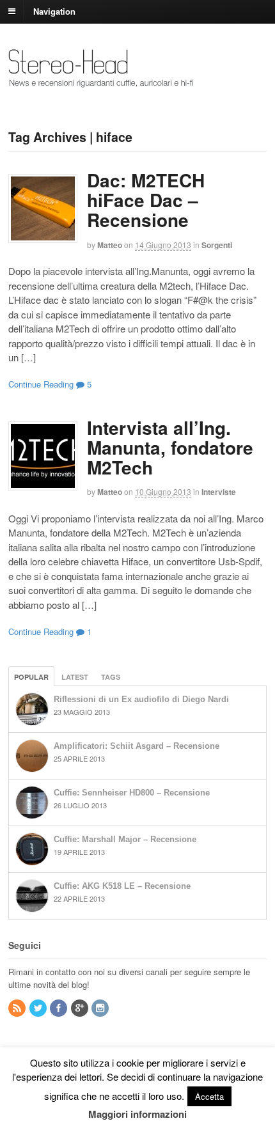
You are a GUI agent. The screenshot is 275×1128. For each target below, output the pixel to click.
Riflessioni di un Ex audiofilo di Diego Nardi (141, 699)
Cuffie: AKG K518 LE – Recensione (122, 886)
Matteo (109, 245)
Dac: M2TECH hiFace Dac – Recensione (146, 200)
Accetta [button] (209, 1096)
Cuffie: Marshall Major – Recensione (125, 839)
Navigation (54, 10)
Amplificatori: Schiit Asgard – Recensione (136, 746)
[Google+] (80, 1008)
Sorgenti (216, 245)
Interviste (218, 491)
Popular (31, 677)
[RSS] (18, 1008)
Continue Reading (41, 384)
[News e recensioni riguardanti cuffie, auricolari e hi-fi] (101, 81)
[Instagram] (101, 1008)
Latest (74, 677)
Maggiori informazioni (137, 1114)
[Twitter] (39, 1008)
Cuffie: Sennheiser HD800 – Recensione (132, 792)
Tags (110, 677)
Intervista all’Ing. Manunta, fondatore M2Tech (170, 447)
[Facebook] (59, 1008)
